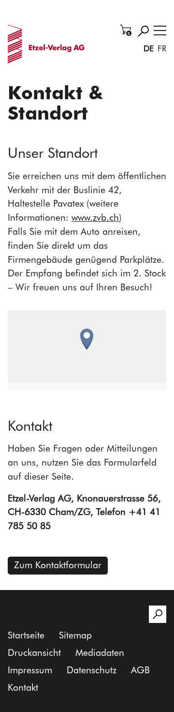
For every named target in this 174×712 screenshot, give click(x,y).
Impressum (30, 670)
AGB (140, 670)
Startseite (26, 635)
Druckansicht (34, 652)
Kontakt (23, 687)
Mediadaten (99, 652)
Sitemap (75, 635)
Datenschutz (91, 670)
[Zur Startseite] (48, 44)
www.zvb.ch (95, 217)
